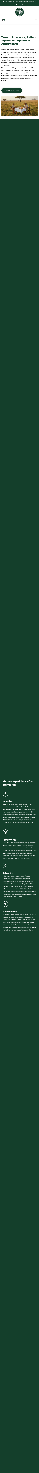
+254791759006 (9, 1)
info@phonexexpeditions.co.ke (27, 1)
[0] (2, 20)
